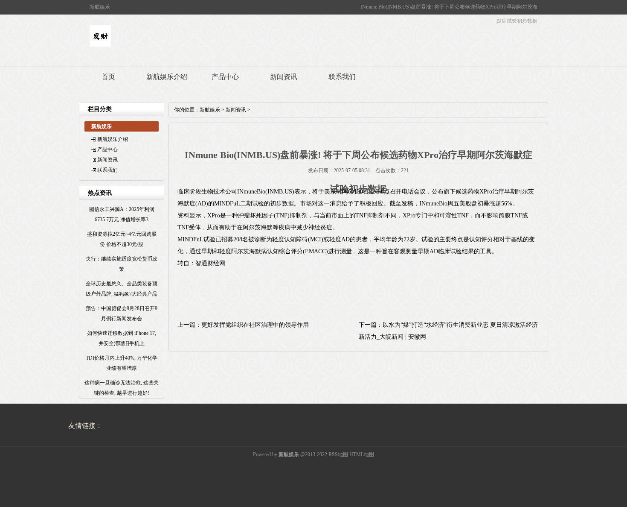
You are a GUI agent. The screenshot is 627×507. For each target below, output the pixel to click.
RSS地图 (338, 454)
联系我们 (342, 76)
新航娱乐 (210, 110)
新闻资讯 (283, 76)
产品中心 (225, 76)
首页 (108, 76)
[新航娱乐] (100, 45)
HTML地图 (361, 454)
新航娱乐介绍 (166, 76)
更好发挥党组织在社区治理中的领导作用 (255, 325)
